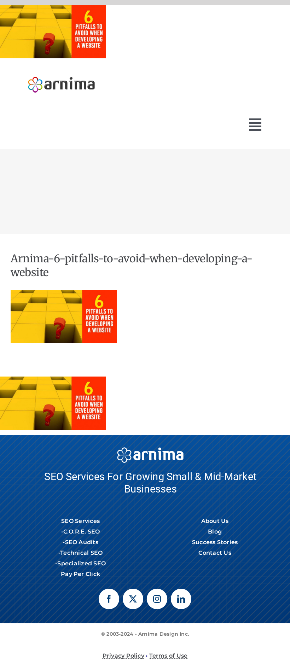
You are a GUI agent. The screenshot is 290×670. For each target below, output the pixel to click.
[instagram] (157, 599)
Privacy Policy (123, 655)
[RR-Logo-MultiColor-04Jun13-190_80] (61, 73)
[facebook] (109, 599)
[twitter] (133, 599)
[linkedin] (181, 599)
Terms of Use (168, 655)
